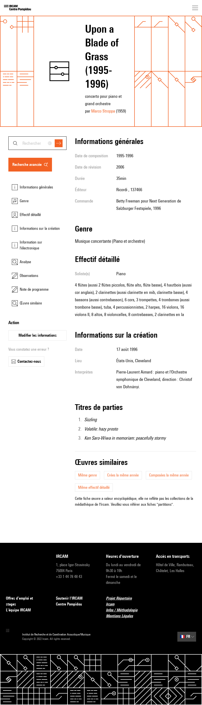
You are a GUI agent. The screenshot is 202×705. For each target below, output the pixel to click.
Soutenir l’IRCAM (69, 598)
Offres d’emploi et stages (19, 601)
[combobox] (37, 143)
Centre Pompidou (69, 604)
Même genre (87, 475)
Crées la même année (123, 475)
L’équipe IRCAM (18, 610)
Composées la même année (169, 475)
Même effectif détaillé (94, 487)
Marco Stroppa (103, 111)
